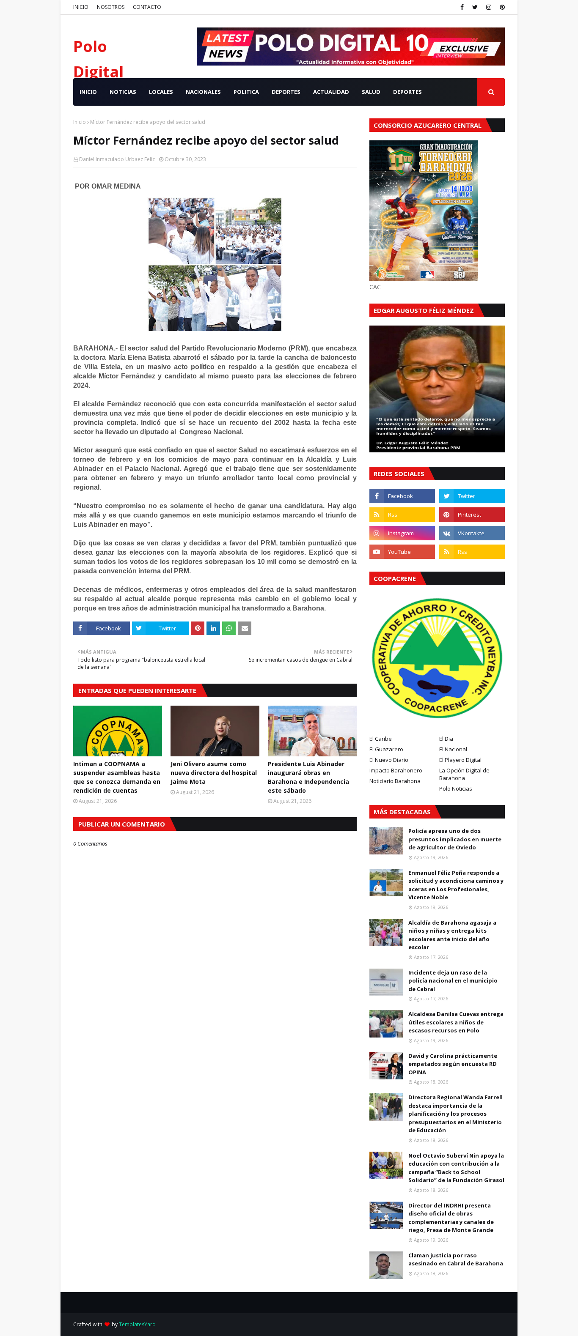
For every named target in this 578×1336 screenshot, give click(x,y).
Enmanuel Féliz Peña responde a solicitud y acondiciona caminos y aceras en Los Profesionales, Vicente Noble (456, 885)
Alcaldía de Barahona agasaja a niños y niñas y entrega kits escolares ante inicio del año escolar (452, 935)
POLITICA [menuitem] (246, 92)
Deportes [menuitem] (407, 92)
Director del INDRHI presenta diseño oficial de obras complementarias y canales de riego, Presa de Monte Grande (451, 1218)
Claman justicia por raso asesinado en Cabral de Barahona (455, 1259)
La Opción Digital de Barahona (464, 774)
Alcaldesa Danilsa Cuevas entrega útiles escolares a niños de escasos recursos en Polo (456, 1022)
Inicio (79, 122)
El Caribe (380, 738)
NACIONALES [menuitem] (203, 92)
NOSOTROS (110, 7)
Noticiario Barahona (395, 781)
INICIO (80, 7)
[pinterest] (501, 7)
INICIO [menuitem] (88, 92)
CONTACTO (147, 7)
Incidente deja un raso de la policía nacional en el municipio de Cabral (453, 981)
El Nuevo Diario (388, 760)
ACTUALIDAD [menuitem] (331, 92)
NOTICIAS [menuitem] (123, 92)
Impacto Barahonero (395, 770)
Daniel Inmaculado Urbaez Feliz (117, 159)
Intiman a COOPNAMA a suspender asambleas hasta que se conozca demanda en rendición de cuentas (116, 777)
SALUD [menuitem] (371, 92)
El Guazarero (386, 749)
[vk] (472, 533)
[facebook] (462, 7)
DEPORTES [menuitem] (286, 92)
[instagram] (488, 7)
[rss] (402, 514)
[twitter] (475, 7)
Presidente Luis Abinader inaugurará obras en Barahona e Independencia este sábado (308, 777)
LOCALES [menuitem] (161, 92)
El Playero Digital (460, 760)
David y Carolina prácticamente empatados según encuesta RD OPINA (452, 1064)
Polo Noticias (455, 788)
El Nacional (453, 749)
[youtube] (402, 552)
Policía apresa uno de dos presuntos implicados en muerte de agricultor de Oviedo (454, 839)
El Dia (446, 738)
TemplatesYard (137, 1324)
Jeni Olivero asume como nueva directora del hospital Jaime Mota (214, 773)
